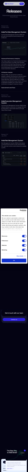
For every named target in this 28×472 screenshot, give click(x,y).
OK (14, 260)
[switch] (24, 241)
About (4, 468)
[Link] (9, 4)
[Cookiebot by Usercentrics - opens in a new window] (20, 210)
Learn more (9, 468)
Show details (20, 256)
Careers (5, 470)
